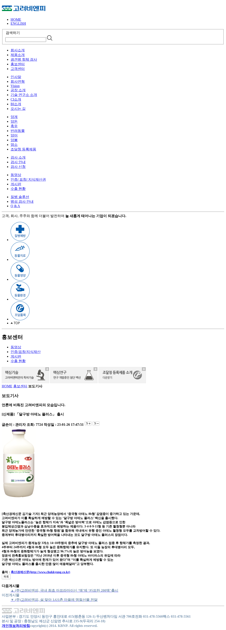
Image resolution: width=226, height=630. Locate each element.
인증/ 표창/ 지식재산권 (28, 179)
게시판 (16, 184)
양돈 (14, 121)
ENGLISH (18, 23)
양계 (14, 117)
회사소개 (18, 50)
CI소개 (16, 99)
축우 (14, 126)
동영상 (16, 175)
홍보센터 (18, 64)
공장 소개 (18, 90)
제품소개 (18, 55)
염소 (14, 144)
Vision (15, 86)
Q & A (15, 206)
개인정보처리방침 (16, 626)
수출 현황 (18, 189)
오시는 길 (18, 109)
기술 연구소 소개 (24, 95)
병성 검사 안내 (22, 201)
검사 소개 (18, 157)
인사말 (16, 77)
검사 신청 (18, 167)
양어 (14, 135)
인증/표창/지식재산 (26, 352)
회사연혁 (18, 81)
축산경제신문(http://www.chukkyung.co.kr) (40, 572)
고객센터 (18, 69)
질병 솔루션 (20, 197)
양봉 (14, 140)
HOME (16, 19)
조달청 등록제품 (23, 149)
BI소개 (16, 104)
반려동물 (18, 131)
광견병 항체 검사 (24, 59)
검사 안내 (18, 162)
